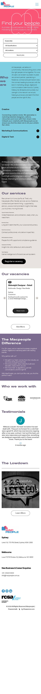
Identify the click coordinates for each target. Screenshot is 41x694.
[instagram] (7, 591)
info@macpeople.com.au (10, 576)
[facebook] (3, 591)
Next (36, 489)
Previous (4, 489)
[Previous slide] (37, 298)
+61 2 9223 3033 (8, 573)
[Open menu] (36, 4)
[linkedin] (10, 591)
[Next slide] (4, 298)
